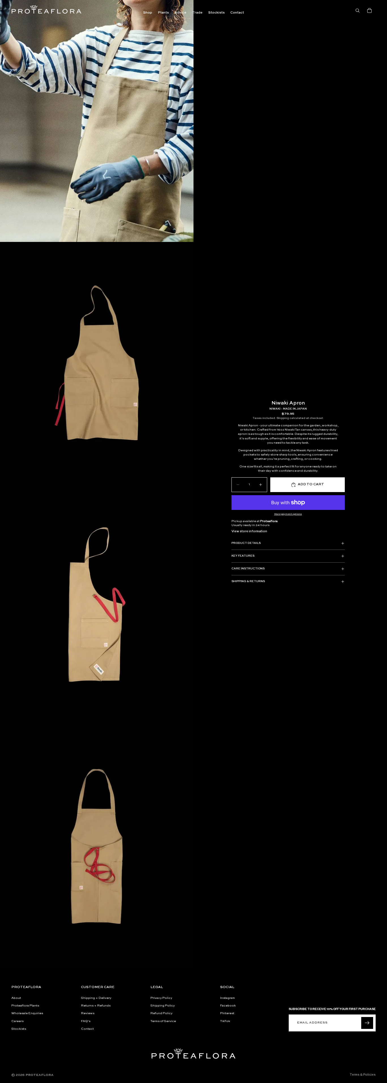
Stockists (18, 1029)
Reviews (87, 1013)
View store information (249, 531)
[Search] (357, 10)
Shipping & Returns (248, 581)
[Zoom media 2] (97, 363)
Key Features (242, 555)
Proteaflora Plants (25, 1005)
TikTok (225, 1021)
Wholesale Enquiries (27, 1013)
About (16, 998)
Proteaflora (39, 1075)
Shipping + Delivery (96, 998)
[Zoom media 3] (97, 605)
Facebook (228, 1005)
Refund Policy (161, 1013)
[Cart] (369, 10)
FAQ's (85, 1021)
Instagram (227, 998)
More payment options (288, 514)
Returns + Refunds (95, 1005)
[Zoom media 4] (97, 846)
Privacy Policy (161, 998)
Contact (87, 1029)
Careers (17, 1021)
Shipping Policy (162, 1005)
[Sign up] (367, 1023)
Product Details (246, 543)
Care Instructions (248, 568)
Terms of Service (163, 1021)
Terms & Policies (363, 1074)
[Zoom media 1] (97, 121)
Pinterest (227, 1013)
